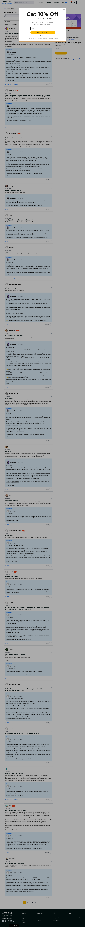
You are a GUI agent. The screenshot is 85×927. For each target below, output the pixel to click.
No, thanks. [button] (42, 35)
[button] (64, 9)
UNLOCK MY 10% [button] (42, 32)
